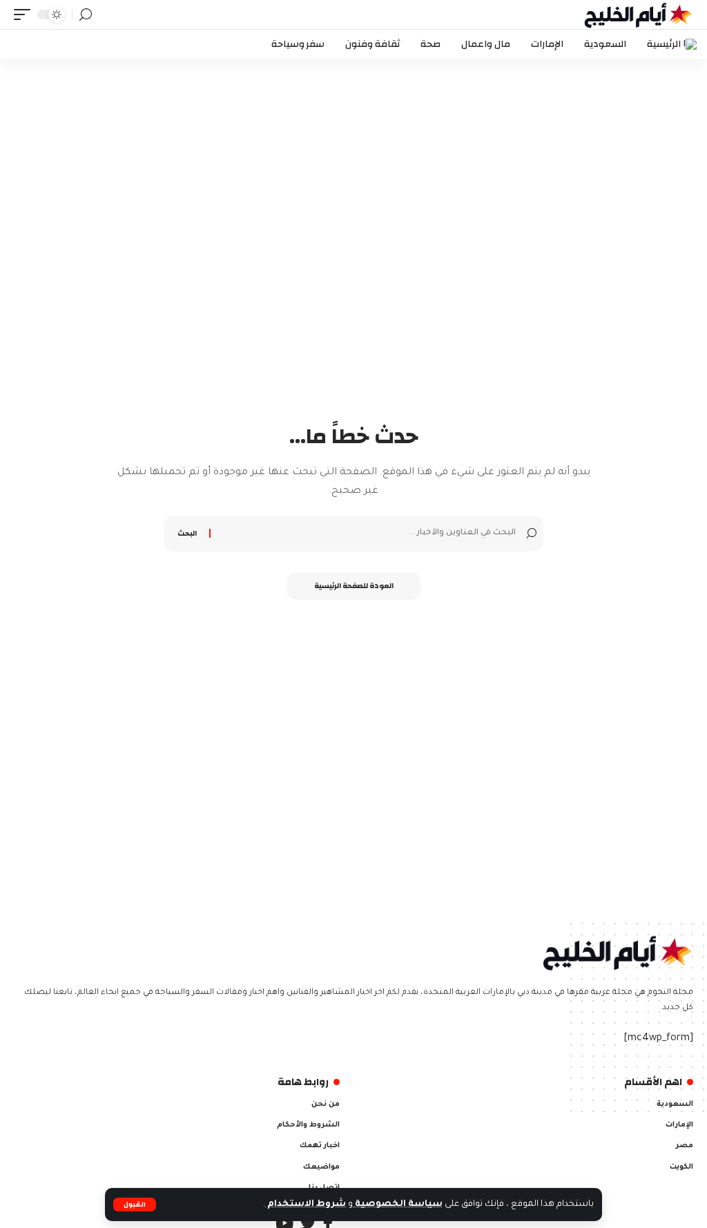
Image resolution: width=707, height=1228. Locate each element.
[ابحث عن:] (365, 534)
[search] (85, 15)
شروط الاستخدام (305, 1204)
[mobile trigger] (25, 14)
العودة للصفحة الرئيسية (354, 586)
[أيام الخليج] (638, 14)
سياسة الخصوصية (398, 1204)
